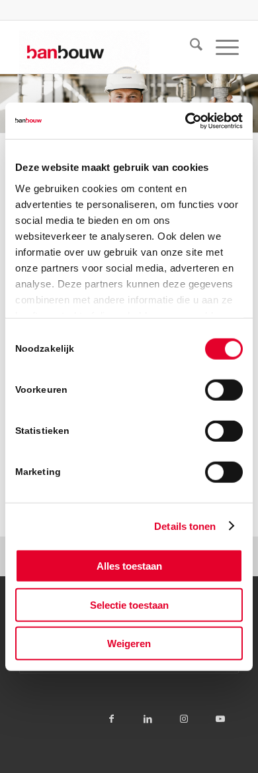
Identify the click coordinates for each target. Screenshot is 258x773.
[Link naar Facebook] (111, 718)
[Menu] (220, 47)
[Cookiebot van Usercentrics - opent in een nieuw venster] (185, 120)
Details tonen (185, 525)
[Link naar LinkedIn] (148, 718)
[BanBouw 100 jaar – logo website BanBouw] (106, 47)
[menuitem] (189, 47)
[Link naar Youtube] (220, 718)
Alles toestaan (129, 566)
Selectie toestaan (129, 604)
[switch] (224, 390)
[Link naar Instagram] (184, 718)
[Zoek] (189, 47)
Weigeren (129, 643)
